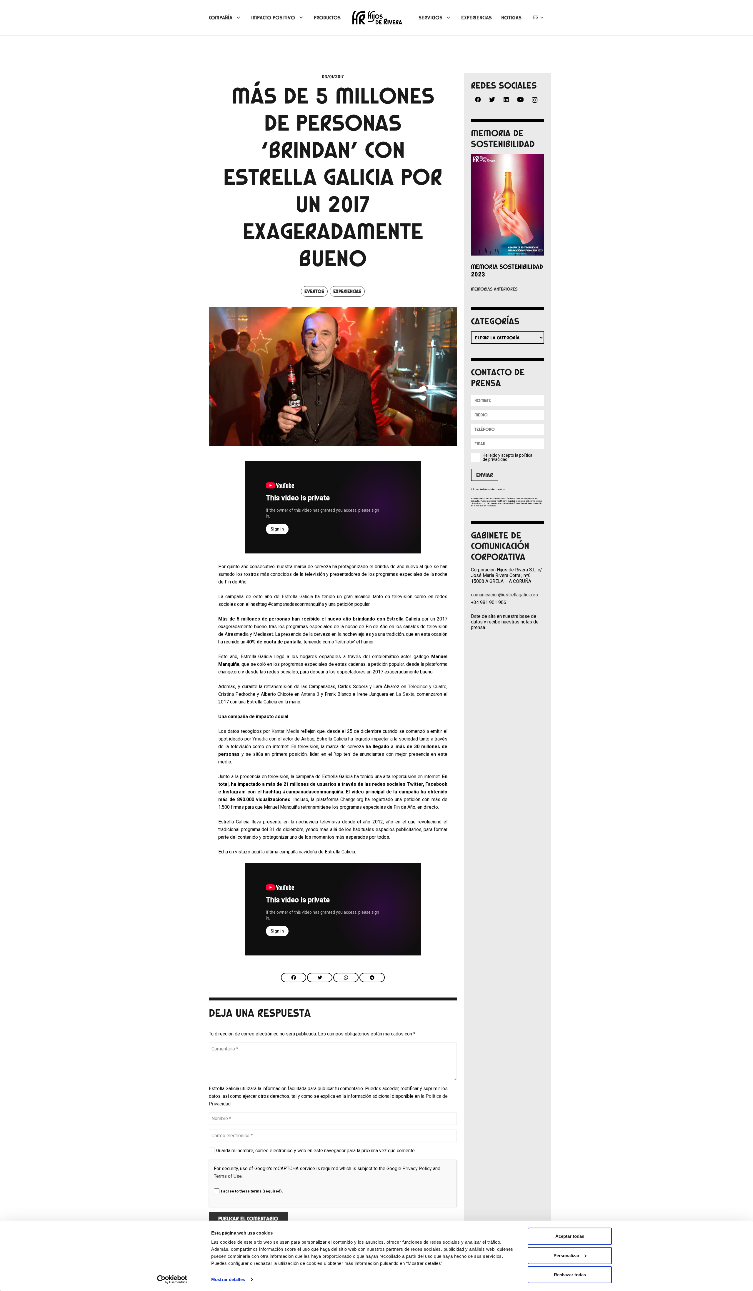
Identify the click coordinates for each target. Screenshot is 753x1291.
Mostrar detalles (228, 1279)
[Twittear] (319, 977)
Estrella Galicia (297, 596)
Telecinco (418, 686)
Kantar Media (285, 731)
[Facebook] (478, 100)
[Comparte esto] (293, 977)
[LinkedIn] (506, 100)
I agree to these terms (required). (252, 1191)
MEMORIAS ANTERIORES (494, 289)
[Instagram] (534, 100)
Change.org (351, 799)
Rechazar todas (570, 1274)
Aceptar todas (569, 1236)
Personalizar (566, 1255)
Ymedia (260, 739)
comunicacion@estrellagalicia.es (504, 595)
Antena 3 (310, 694)
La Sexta (405, 694)
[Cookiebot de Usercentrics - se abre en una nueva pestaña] (172, 1279)
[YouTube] (520, 100)
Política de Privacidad (486, 505)
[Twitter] (492, 100)
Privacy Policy (417, 1168)
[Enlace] (377, 17)
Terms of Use (228, 1176)
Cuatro (440, 686)
